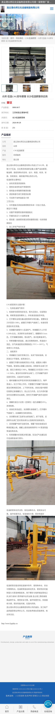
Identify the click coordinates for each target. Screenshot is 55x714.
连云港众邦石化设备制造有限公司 (22, 692)
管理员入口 (36, 696)
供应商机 (19, 38)
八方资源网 (19, 696)
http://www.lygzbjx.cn (9, 623)
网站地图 (45, 696)
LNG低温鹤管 (30, 38)
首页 (12, 38)
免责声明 (28, 696)
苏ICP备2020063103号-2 (34, 689)
